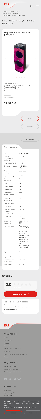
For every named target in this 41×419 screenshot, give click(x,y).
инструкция (30, 139)
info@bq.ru (8, 390)
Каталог (11, 11)
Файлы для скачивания (12, 372)
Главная (4, 11)
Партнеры (8, 340)
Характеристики (9, 97)
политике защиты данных (26, 407)
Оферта (7, 351)
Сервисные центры (11, 369)
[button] (16, 77)
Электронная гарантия (12, 349)
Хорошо (13, 413)
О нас (6, 337)
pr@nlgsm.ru (9, 395)
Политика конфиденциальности (15, 354)
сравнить (30, 126)
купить (30, 118)
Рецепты (7, 357)
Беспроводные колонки (9, 13)
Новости (7, 343)
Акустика (18, 11)
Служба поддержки (11, 366)
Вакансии (7, 346)
